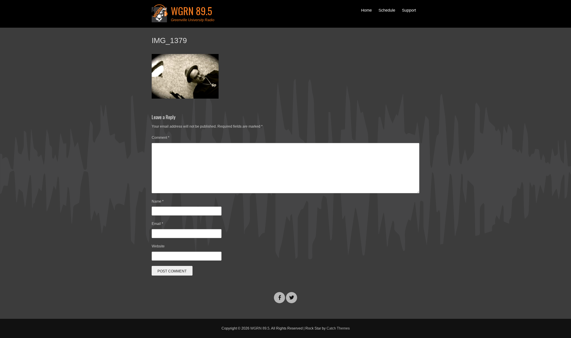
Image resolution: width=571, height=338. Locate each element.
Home (366, 10)
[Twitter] (291, 295)
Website (158, 246)
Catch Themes (338, 328)
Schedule (387, 10)
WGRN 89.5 (191, 11)
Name (157, 201)
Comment (160, 137)
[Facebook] (279, 295)
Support (409, 10)
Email (157, 224)
